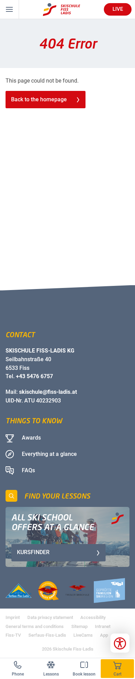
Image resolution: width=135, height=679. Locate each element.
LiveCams (83, 635)
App (104, 635)
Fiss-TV (13, 635)
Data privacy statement (50, 617)
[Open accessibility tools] (119, 643)
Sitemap (79, 626)
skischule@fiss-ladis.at (48, 392)
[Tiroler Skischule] (77, 590)
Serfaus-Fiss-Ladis (47, 635)
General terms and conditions (35, 626)
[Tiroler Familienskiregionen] (109, 590)
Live (117, 9)
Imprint (13, 617)
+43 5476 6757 (34, 376)
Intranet (102, 626)
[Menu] (9, 9)
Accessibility (93, 617)
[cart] (117, 668)
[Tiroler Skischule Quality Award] (48, 590)
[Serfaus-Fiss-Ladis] (19, 590)
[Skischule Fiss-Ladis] (61, 9)
